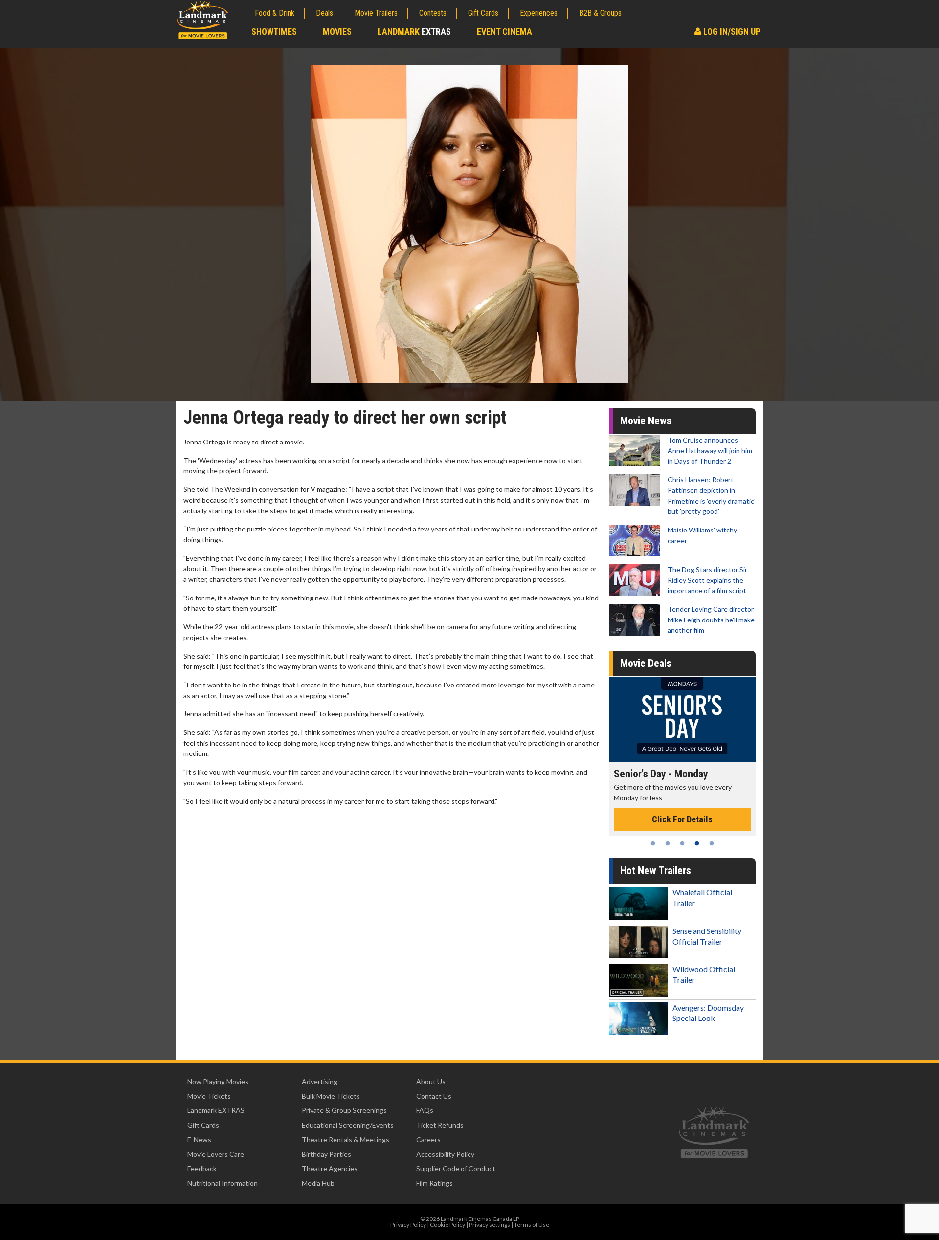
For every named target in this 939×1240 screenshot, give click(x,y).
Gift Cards (483, 13)
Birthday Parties (326, 1154)
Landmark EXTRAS (216, 1110)
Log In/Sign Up (730, 31)
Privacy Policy (408, 1224)
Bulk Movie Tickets (331, 1096)
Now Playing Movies (217, 1081)
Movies (337, 31)
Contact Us (433, 1096)
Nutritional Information (222, 1183)
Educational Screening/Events (348, 1125)
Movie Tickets (209, 1096)
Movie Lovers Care (215, 1154)
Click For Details (682, 819)
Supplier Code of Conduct (455, 1168)
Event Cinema (504, 31)
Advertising (319, 1081)
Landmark (414, 31)
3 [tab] (682, 843)
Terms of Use (531, 1224)
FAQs (424, 1110)
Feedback (202, 1168)
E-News (199, 1139)
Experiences (539, 13)
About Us (431, 1081)
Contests (433, 13)
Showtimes (274, 31)
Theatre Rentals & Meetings (345, 1139)
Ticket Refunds (440, 1125)
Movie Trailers (376, 13)
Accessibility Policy (445, 1154)
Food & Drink (274, 13)
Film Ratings (434, 1183)
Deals (324, 13)
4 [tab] (697, 843)
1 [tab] (653, 843)
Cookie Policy (447, 1224)
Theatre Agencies (330, 1168)
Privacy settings (489, 1224)
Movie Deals (645, 663)
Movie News (645, 421)
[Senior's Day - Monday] (682, 719)
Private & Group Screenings (344, 1110)
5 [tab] (711, 843)
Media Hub (318, 1183)
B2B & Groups (600, 13)
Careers (428, 1139)
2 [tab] (667, 843)
